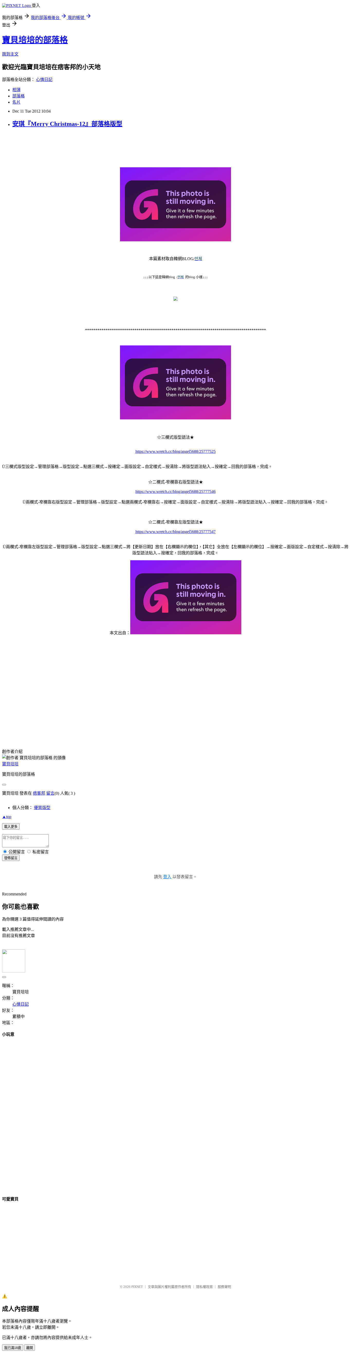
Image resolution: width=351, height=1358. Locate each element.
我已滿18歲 (12, 1348)
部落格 (18, 96)
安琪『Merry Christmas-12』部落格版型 (67, 124)
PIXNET (137, 1287)
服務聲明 (224, 1287)
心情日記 (44, 79)
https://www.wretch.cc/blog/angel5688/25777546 (175, 491)
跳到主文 (10, 54)
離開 (29, 1348)
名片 (16, 102)
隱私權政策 (204, 1287)
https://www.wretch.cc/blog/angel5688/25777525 (175, 451)
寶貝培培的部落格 (35, 39)
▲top (6, 816)
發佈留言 (10, 858)
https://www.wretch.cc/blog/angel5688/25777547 (175, 531)
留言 (50, 793)
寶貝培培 (10, 764)
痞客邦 (39, 793)
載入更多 (10, 827)
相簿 (16, 90)
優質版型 (42, 807)
